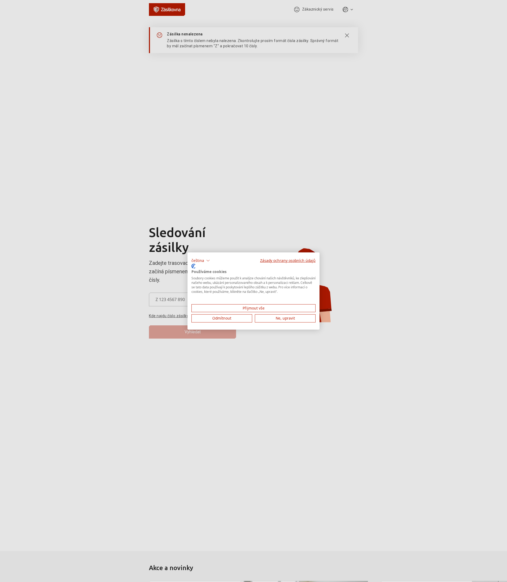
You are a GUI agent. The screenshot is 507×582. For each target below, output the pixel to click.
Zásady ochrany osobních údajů (288, 260)
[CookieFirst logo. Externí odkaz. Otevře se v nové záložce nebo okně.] (193, 266)
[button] (200, 260)
